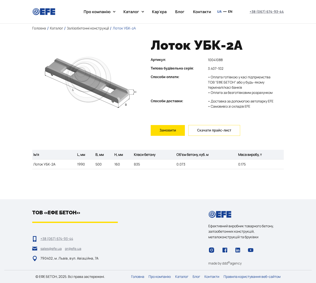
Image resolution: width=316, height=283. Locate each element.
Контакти (202, 11)
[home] (43, 11)
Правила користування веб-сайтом (252, 277)
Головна (137, 277)
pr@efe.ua (73, 248)
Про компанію (160, 277)
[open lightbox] (88, 79)
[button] (99, 11)
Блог (179, 11)
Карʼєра (159, 11)
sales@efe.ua (51, 248)
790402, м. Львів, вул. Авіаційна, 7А (69, 258)
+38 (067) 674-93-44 (267, 11)
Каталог (181, 277)
